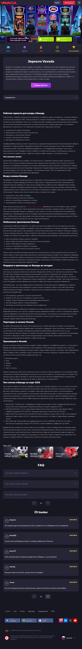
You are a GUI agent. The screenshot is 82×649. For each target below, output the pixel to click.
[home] (9, 3)
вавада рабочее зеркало (34, 206)
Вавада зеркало (41, 85)
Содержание (43, 611)
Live (15, 611)
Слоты (7, 611)
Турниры (31, 611)
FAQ (52, 611)
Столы (22, 611)
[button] (79, 24)
